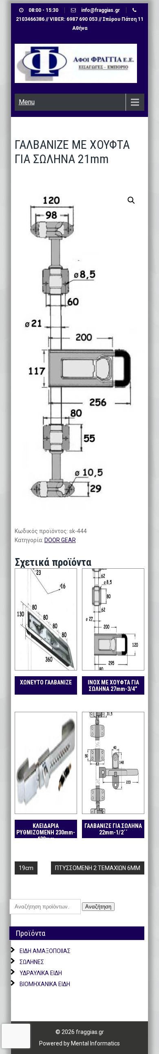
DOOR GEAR (60, 540)
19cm (26, 868)
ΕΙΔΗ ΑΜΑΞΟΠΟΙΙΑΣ (45, 951)
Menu (27, 102)
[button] (131, 200)
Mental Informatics (95, 1043)
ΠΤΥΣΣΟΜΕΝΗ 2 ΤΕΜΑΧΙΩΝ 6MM (97, 868)
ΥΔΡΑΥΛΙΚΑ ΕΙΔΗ (41, 973)
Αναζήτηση (98, 907)
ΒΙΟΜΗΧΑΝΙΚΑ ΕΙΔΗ (45, 984)
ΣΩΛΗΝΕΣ (32, 962)
